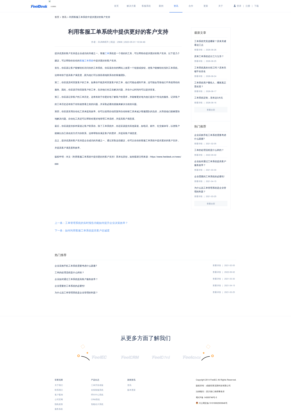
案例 (161, 5)
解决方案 (131, 5)
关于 (220, 5)
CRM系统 (95, 399)
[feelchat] (191, 357)
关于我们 (59, 384)
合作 (191, 5)
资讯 (176, 5)
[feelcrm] (130, 357)
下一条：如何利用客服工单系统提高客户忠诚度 (82, 230)
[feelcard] (161, 357)
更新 (205, 5)
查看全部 (211, 109)
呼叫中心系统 (97, 394)
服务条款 (59, 408)
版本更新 (131, 389)
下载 (256, 5)
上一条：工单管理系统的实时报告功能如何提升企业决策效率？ (91, 223)
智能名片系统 (97, 404)
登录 (239, 5)
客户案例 (59, 394)
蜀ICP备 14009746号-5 (206, 397)
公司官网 (59, 399)
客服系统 (146, 5)
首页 (116, 5)
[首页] (39, 6)
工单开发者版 (97, 384)
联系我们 (59, 389)
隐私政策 (59, 404)
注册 (248, 5)
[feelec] (99, 357)
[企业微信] (52, 6)
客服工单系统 (86, 60)
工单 (107, 53)
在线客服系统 (97, 389)
